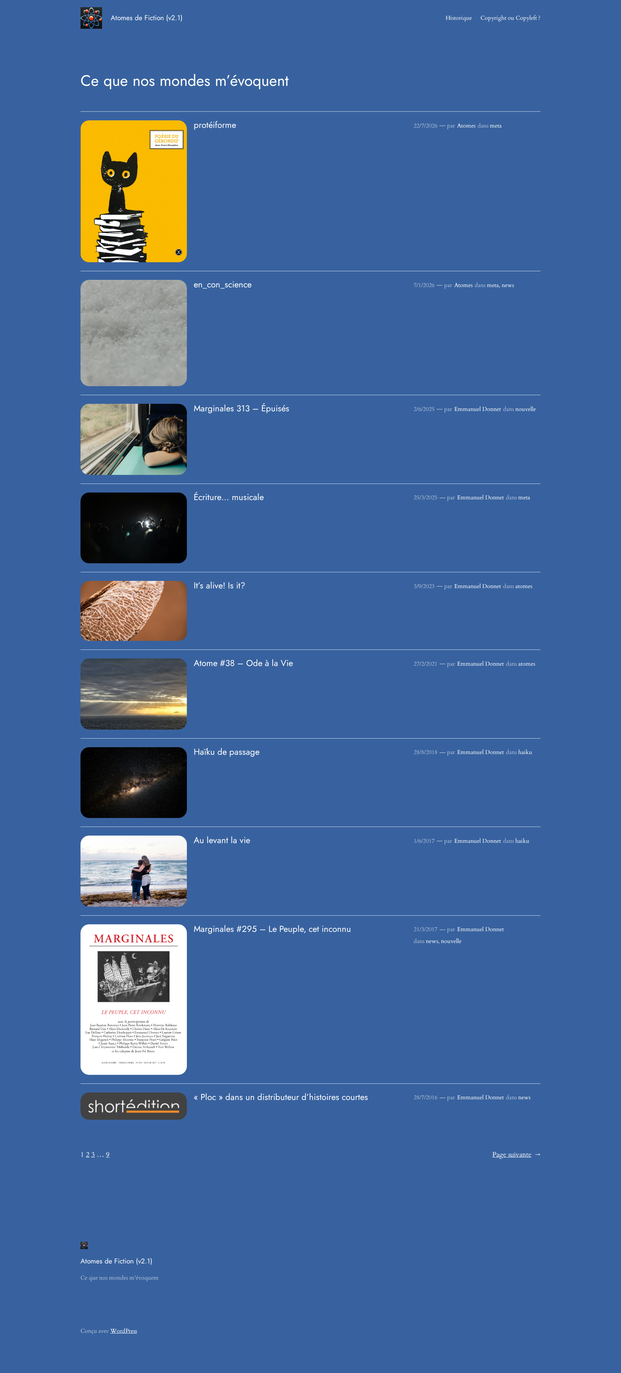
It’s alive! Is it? (219, 585)
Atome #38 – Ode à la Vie (243, 663)
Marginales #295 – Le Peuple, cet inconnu (272, 929)
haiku (525, 752)
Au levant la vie (222, 840)
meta (496, 126)
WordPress (123, 1331)
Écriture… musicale (229, 497)
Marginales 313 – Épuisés (241, 408)
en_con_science (223, 284)
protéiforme (215, 125)
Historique (459, 18)
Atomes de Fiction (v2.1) (147, 18)
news (508, 285)
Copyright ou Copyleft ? (510, 18)
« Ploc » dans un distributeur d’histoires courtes (281, 1097)
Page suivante (516, 1154)
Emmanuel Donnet (477, 409)
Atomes (466, 126)
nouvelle (525, 409)
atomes (523, 586)
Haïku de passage (226, 752)
